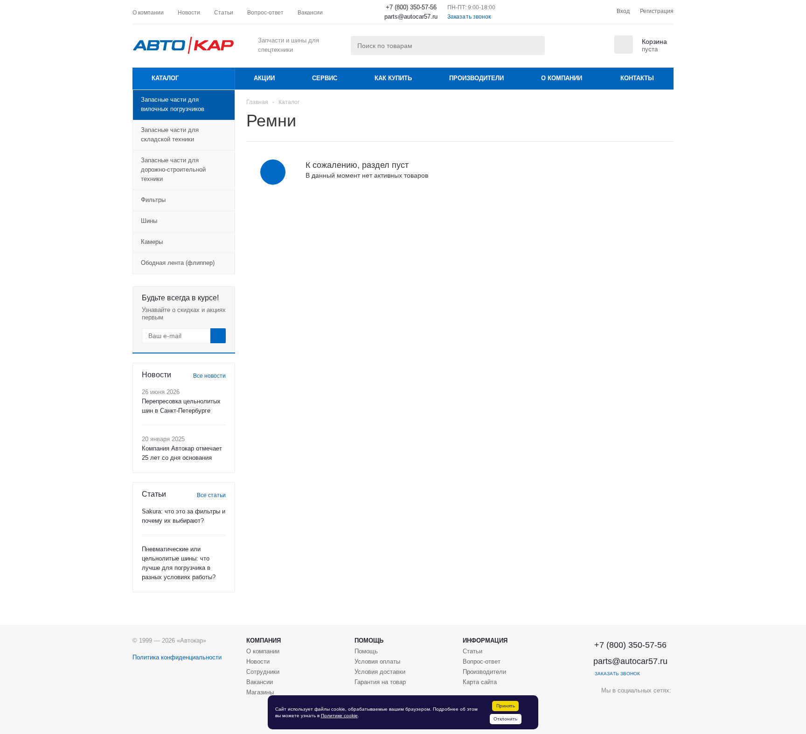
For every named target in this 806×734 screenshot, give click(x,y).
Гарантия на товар (380, 682)
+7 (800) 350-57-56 (411, 7)
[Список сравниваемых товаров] (571, 48)
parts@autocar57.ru (411, 16)
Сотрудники (262, 671)
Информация (485, 640)
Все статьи (211, 495)
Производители (476, 78)
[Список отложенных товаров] (594, 48)
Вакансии (259, 682)
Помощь (368, 640)
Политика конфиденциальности (177, 657)
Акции (264, 78)
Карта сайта (480, 682)
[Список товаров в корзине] (642, 51)
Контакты (637, 78)
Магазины (260, 692)
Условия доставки (379, 671)
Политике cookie (339, 715)
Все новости (209, 376)
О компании (561, 78)
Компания (263, 640)
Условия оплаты (377, 661)
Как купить (393, 78)
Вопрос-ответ (481, 661)
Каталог (165, 78)
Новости (258, 661)
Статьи (472, 651)
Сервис (324, 78)
